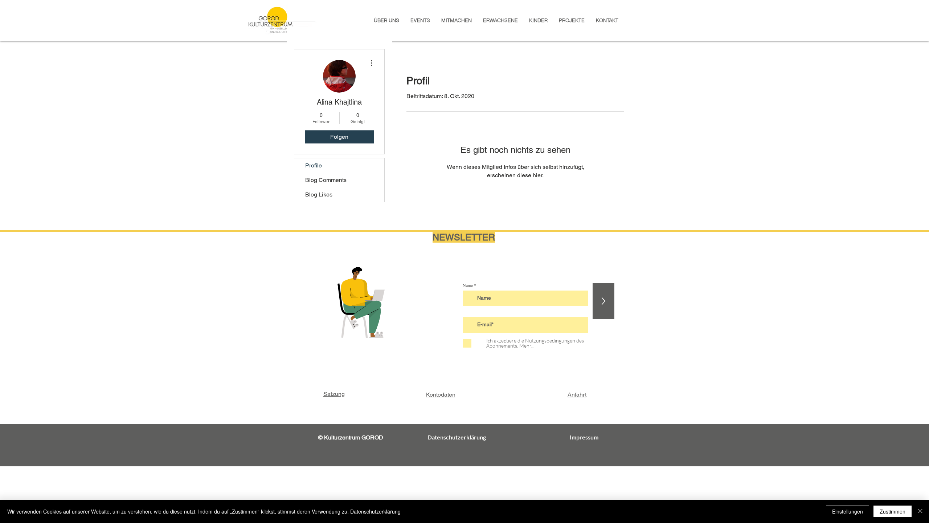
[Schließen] (920, 511)
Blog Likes (318, 194)
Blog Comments (326, 180)
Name (468, 285)
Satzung (334, 393)
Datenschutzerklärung (375, 511)
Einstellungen (847, 511)
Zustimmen (892, 511)
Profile (313, 165)
